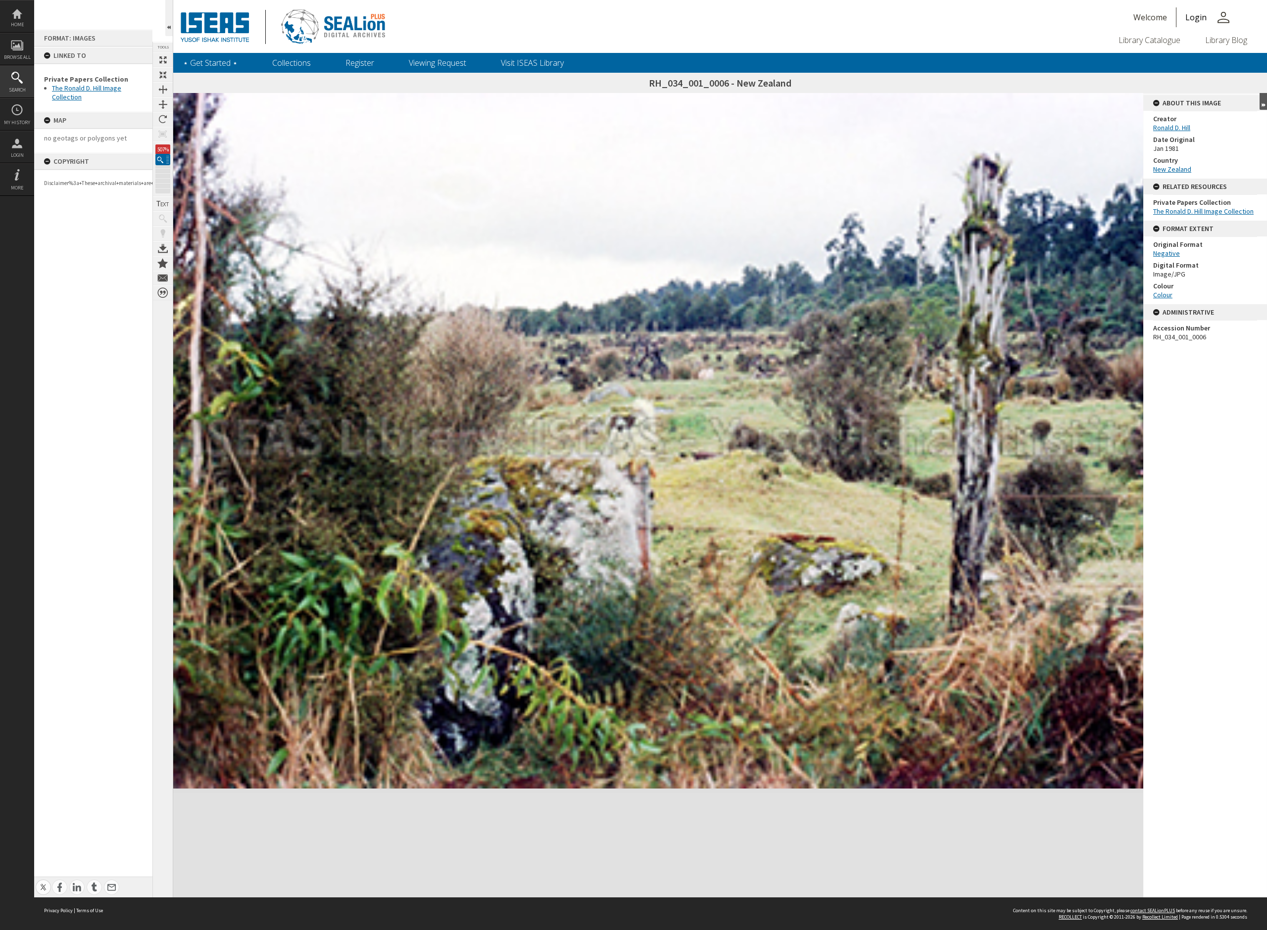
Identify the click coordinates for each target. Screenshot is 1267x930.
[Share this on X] (43, 882)
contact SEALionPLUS (1152, 910)
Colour (1162, 294)
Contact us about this (163, 278)
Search (17, 90)
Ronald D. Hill (1171, 127)
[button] (162, 159)
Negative (1166, 253)
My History (17, 122)
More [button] (17, 188)
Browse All (17, 57)
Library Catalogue (1149, 40)
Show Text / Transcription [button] (163, 203)
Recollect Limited (1160, 917)
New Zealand (1172, 169)
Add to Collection (163, 263)
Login (17, 155)
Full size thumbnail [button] (163, 59)
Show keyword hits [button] (163, 218)
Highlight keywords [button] (163, 233)
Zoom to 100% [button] (163, 134)
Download (163, 248)
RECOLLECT (1070, 917)
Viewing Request (437, 63)
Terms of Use (89, 910)
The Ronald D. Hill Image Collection (1203, 211)
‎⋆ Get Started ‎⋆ (210, 63)
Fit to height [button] (163, 104)
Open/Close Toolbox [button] (169, 18)
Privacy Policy (58, 910)
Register (359, 63)
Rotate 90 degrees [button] (163, 119)
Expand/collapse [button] (1263, 101)
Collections (291, 63)
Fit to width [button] (163, 89)
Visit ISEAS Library (532, 63)
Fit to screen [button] (163, 74)
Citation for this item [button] (163, 292)
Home (17, 24)
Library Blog (1226, 40)
